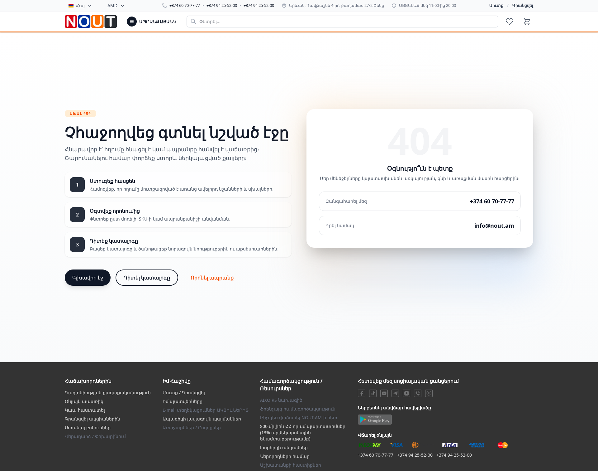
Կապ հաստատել (85, 410)
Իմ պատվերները (182, 401)
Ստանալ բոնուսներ (88, 427)
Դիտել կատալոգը (147, 277)
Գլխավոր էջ (87, 277)
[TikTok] (373, 393)
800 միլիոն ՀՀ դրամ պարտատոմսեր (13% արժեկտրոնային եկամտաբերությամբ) (302, 432)
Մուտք (496, 5)
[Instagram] (406, 393)
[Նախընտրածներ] (509, 21)
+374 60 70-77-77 (184, 5)
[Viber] (417, 393)
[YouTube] (384, 393)
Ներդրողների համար (285, 456)
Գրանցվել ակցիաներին (92, 419)
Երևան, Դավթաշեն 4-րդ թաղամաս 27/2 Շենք (336, 5)
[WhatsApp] (429, 393)
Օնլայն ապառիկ (84, 401)
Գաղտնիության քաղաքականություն (108, 393)
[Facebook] (361, 393)
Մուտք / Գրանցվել (184, 393)
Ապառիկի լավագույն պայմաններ (202, 419)
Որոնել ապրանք (212, 277)
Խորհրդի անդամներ (284, 447)
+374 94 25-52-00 (221, 5)
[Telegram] (395, 393)
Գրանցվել (522, 5)
